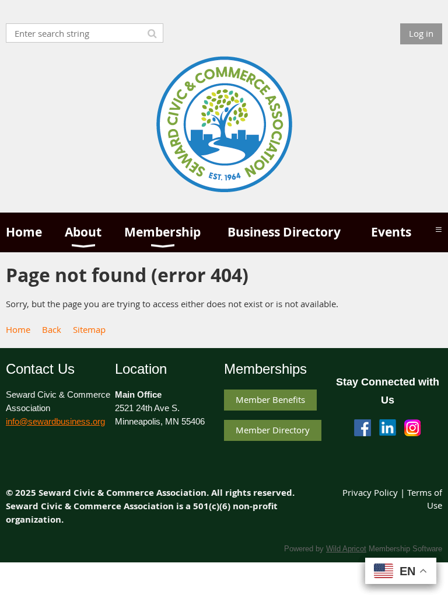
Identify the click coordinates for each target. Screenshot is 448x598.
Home (18, 329)
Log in (421, 33)
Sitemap (89, 329)
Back (51, 329)
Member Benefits (270, 399)
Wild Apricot (346, 548)
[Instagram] (412, 427)
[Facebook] (362, 427)
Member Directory (273, 430)
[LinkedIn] (387, 427)
